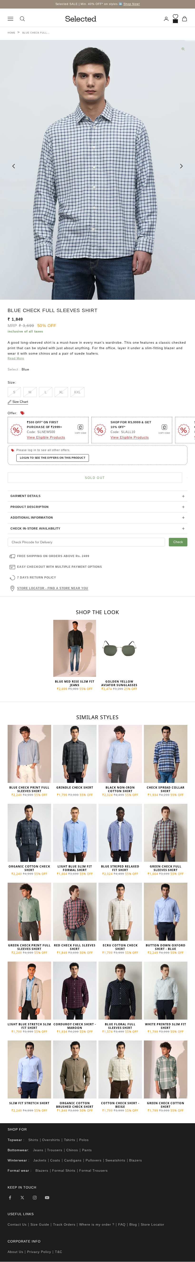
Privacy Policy (39, 1252)
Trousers (54, 1150)
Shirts (33, 1140)
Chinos (72, 1150)
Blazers (135, 1160)
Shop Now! (131, 4)
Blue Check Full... (36, 32)
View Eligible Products (46, 437)
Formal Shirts (63, 1170)
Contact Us (17, 1224)
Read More (16, 358)
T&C (58, 1252)
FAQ (122, 1224)
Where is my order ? (96, 1224)
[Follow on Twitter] (22, 1197)
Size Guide (39, 1224)
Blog (133, 1224)
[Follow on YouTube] (47, 1197)
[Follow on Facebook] (10, 1197)
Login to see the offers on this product (52, 457)
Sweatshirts (115, 1160)
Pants (87, 1150)
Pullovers (94, 1160)
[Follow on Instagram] (34, 1197)
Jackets (39, 1160)
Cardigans (73, 1160)
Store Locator (152, 1224)
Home (11, 32)
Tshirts (69, 1140)
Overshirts (51, 1140)
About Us (15, 1252)
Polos (84, 1140)
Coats (55, 1160)
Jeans (38, 1150)
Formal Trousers (93, 1170)
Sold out (95, 478)
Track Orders (64, 1224)
